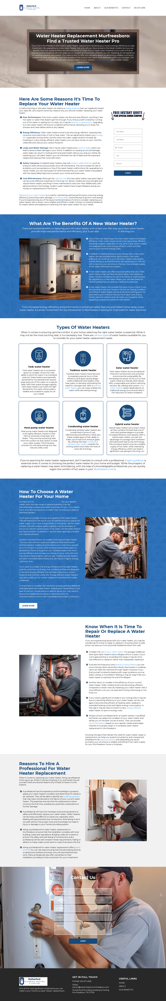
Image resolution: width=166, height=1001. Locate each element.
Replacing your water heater (32, 195)
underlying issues (71, 796)
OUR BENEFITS (126, 990)
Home (87, 8)
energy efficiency (102, 60)
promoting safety (61, 198)
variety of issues (72, 108)
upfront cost (61, 178)
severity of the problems (126, 665)
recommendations (97, 723)
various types (101, 335)
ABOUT (122, 986)
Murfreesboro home (105, 469)
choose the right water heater (47, 502)
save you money (108, 231)
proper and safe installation (31, 599)
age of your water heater (112, 652)
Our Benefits (111, 8)
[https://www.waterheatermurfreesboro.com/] (43, 981)
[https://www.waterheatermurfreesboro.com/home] (30, 8)
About (97, 8)
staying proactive (108, 740)
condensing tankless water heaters (82, 443)
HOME (122, 983)
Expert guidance (134, 460)
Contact (126, 8)
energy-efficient (133, 708)
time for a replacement (81, 122)
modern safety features (81, 163)
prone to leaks (83, 148)
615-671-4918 (139, 8)
